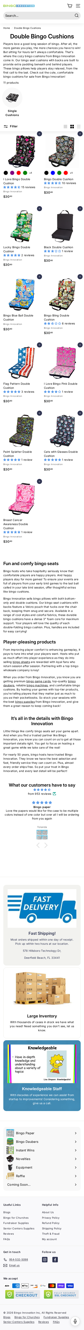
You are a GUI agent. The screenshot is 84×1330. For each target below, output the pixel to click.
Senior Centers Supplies (18, 1228)
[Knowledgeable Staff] (42, 1064)
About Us (48, 1212)
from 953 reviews (39, 793)
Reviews (8, 1233)
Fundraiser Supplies (16, 1223)
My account (49, 1239)
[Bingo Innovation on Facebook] (55, 1260)
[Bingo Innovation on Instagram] (44, 1260)
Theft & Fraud (51, 1233)
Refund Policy (51, 1223)
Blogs (7, 1212)
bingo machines (37, 685)
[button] (12, 187)
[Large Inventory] (42, 991)
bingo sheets (21, 662)
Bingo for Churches (16, 1217)
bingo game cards (38, 681)
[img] (42, 790)
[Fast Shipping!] (42, 908)
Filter (13, 126)
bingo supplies (25, 701)
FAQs (6, 1239)
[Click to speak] (75, 1321)
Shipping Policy (51, 1228)
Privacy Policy (50, 1217)
